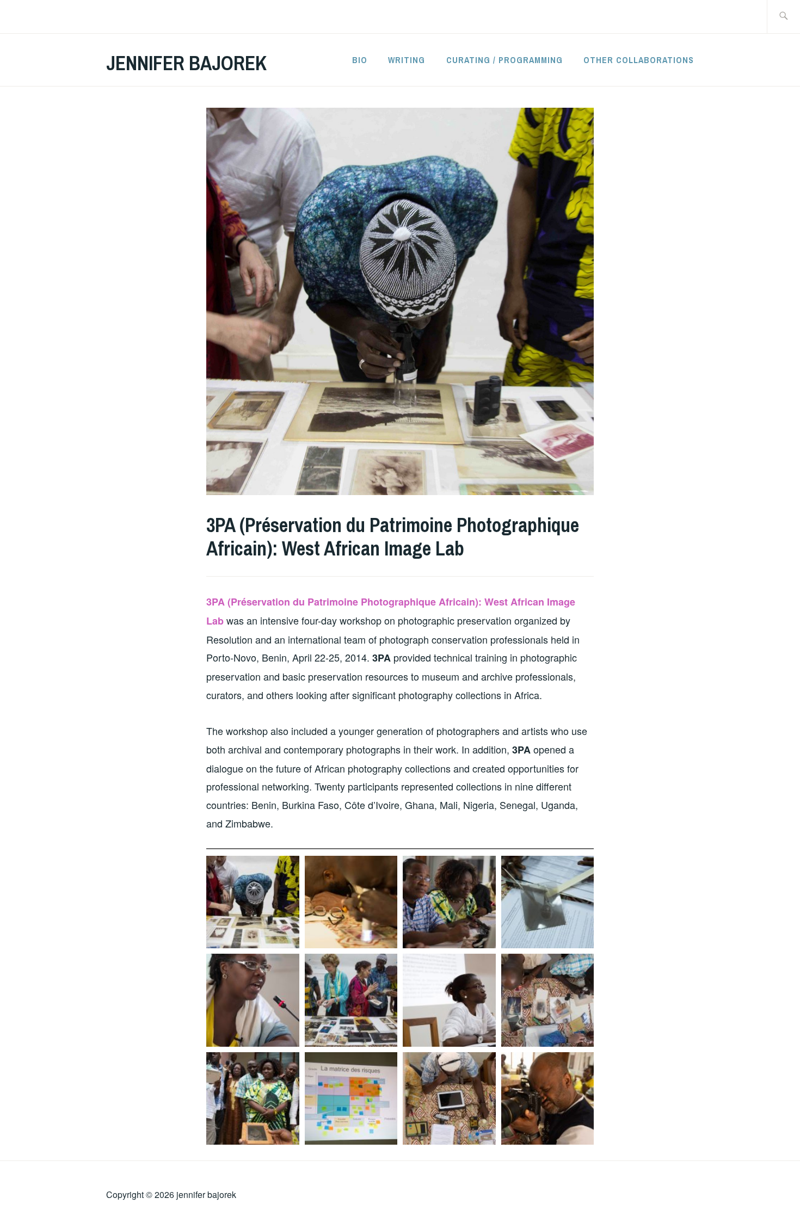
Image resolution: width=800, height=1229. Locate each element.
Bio (359, 60)
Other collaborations (638, 60)
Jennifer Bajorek (186, 63)
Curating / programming (504, 60)
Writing (406, 60)
